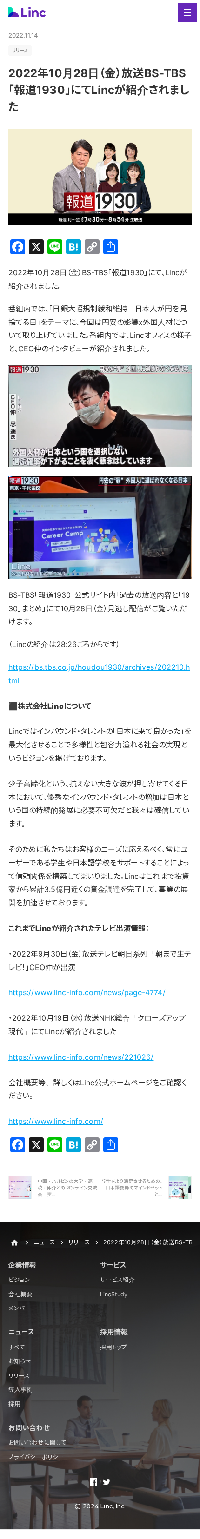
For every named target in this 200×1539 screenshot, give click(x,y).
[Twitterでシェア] (106, 1482)
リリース (20, 50)
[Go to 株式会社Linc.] (14, 1242)
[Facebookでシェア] (93, 1482)
